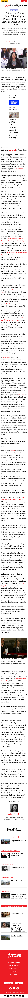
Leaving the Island (17, 936)
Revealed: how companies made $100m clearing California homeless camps (19, 896)
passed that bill (19, 169)
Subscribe (4, 1)
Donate (24, 1)
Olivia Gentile (9, 42)
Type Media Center (14, 962)
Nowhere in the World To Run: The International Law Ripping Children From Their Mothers (18, 927)
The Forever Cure (17, 913)
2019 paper (6, 357)
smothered (12, 150)
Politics (16, 837)
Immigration (13, 850)
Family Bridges (12, 238)
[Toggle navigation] (2, 5)
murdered (21, 395)
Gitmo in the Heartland (17, 881)
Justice (16, 10)
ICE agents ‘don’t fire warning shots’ (17, 854)
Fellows (14, 971)
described (9, 304)
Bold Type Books (14, 965)
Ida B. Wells (14, 975)
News (11, 10)
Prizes (14, 978)
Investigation (5, 837)
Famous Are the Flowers (18, 867)
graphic (12, 450)
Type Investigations (14, 968)
